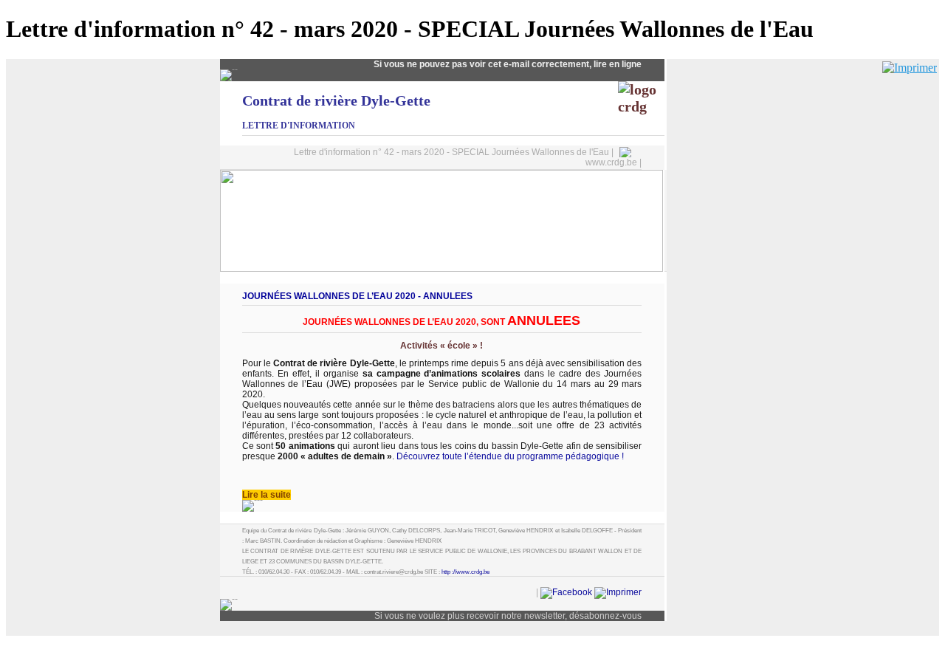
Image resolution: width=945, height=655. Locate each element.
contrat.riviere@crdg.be (393, 572)
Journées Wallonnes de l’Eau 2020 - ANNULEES (357, 296)
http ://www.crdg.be (465, 572)
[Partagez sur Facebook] (566, 592)
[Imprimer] (909, 67)
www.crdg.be (611, 162)
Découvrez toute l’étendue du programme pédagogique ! (510, 456)
